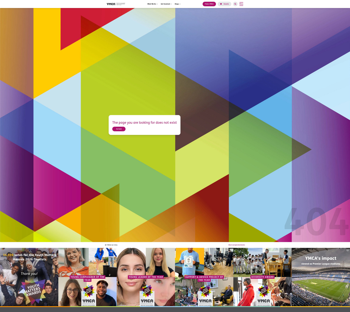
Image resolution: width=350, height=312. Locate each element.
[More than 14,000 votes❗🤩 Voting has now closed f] (29, 277)
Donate (226, 4)
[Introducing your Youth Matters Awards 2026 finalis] (87, 277)
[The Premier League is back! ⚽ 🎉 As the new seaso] (321, 277)
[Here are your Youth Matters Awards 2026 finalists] (204, 277)
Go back (119, 129)
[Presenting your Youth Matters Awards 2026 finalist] (262, 277)
